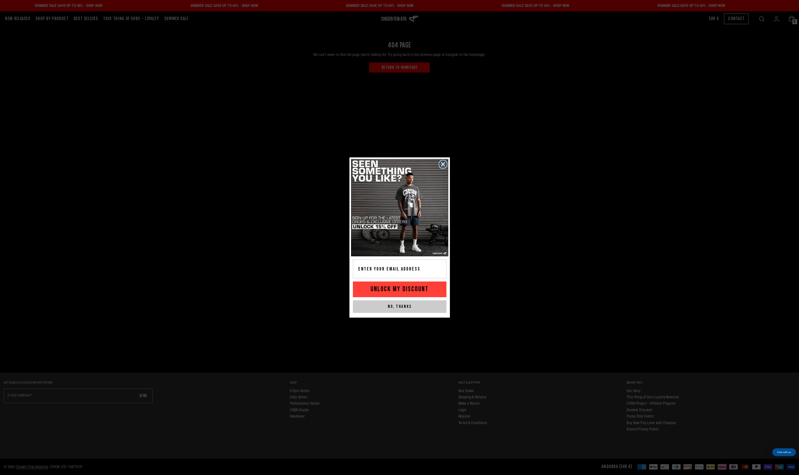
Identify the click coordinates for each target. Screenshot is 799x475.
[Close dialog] (443, 164)
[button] (784, 452)
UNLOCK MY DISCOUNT (399, 289)
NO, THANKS (400, 306)
